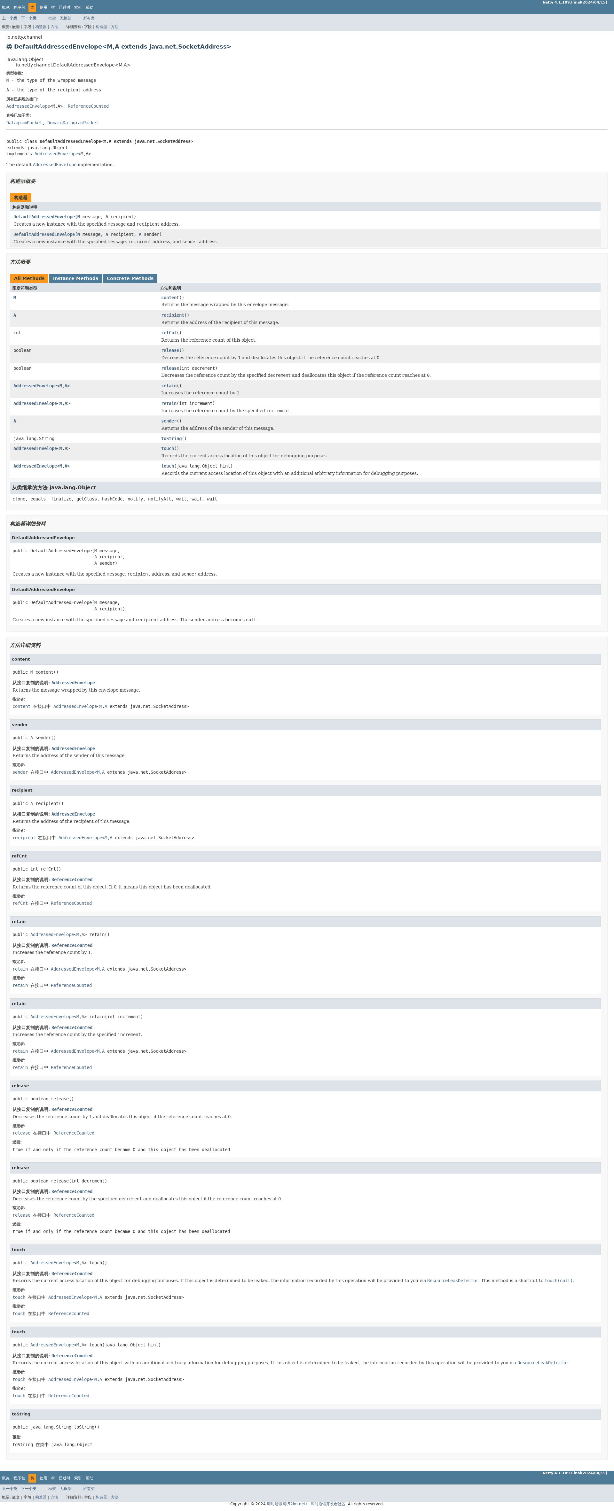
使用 (43, 7)
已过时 (64, 7)
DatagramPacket (24, 122)
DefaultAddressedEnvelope (44, 216)
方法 (54, 27)
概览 (6, 7)
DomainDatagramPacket (72, 122)
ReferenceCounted (88, 106)
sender (169, 420)
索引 (78, 7)
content (170, 297)
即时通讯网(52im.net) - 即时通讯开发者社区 (306, 1504)
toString (171, 438)
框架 (52, 18)
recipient (172, 315)
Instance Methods (75, 278)
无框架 (65, 18)
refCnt (169, 332)
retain (169, 385)
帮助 (89, 7)
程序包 (19, 7)
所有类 (89, 18)
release (170, 350)
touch (167, 448)
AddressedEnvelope (28, 106)
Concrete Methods (130, 278)
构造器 (41, 27)
